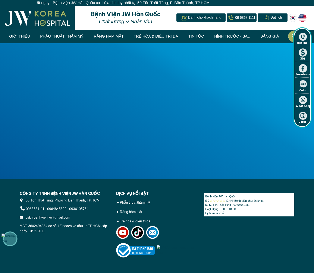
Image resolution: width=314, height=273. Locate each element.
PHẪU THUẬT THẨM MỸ (62, 36)
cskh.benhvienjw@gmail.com (47, 217)
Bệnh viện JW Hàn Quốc (220, 196)
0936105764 (78, 209)
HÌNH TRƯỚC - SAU (232, 36)
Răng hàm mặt (131, 212)
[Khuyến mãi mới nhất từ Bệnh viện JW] (10, 239)
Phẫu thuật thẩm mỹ (135, 202)
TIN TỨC (196, 36)
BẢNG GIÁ (269, 36)
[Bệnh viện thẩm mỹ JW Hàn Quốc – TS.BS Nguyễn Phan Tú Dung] (37, 18)
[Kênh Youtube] (122, 232)
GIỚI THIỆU (19, 36)
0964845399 (56, 209)
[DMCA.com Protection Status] (176, 250)
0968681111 (35, 209)
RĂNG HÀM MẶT (109, 36)
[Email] (152, 232)
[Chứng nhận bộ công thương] (135, 250)
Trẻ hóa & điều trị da (135, 221)
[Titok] (137, 232)
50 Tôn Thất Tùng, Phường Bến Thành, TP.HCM (62, 200)
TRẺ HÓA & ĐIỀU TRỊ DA (156, 36)
